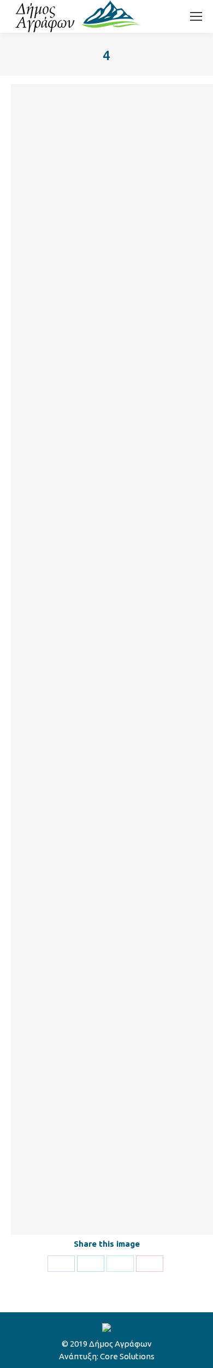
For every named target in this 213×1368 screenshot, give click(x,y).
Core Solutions (127, 1356)
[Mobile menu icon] (196, 16)
